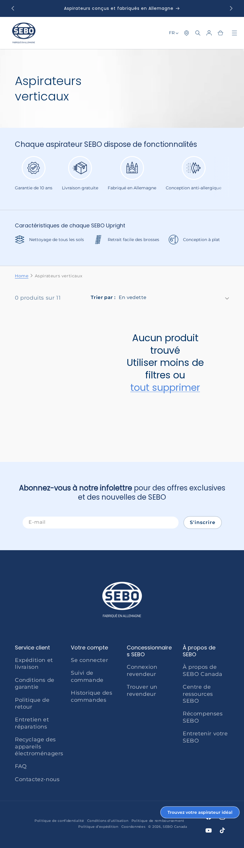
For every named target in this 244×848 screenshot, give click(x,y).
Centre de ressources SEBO (198, 694)
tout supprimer (165, 387)
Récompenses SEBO (203, 717)
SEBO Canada (175, 827)
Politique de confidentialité (59, 821)
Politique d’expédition (98, 827)
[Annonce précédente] (13, 8)
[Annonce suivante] (231, 8)
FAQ (21, 766)
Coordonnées (133, 827)
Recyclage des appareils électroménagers (39, 746)
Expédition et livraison (34, 663)
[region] (122, 177)
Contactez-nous (37, 779)
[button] (198, 33)
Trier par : (103, 297)
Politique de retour (32, 703)
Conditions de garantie (34, 683)
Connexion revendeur (142, 670)
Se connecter (89, 660)
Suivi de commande (87, 676)
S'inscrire (202, 522)
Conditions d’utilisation (108, 821)
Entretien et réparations (32, 723)
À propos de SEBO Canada (203, 670)
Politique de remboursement (158, 821)
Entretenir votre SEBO (205, 737)
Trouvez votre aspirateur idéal (200, 812)
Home (21, 276)
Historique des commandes (91, 696)
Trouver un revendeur (142, 690)
